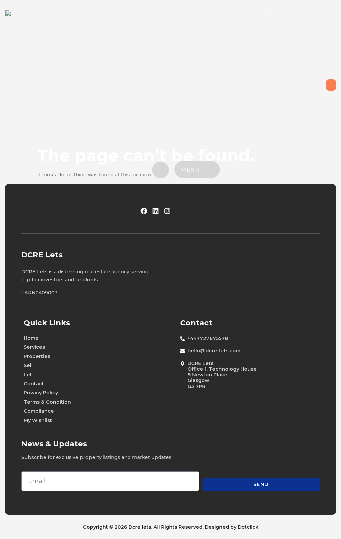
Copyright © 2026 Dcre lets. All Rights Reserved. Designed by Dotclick (170, 527)
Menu (190, 170)
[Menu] (209, 169)
